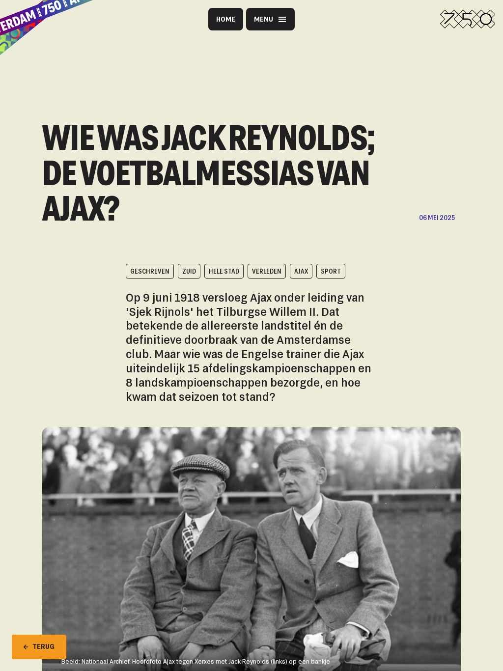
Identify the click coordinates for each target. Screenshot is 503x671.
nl (281, 67)
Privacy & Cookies (179, 44)
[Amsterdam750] (467, 19)
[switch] (181, 67)
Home (225, 19)
